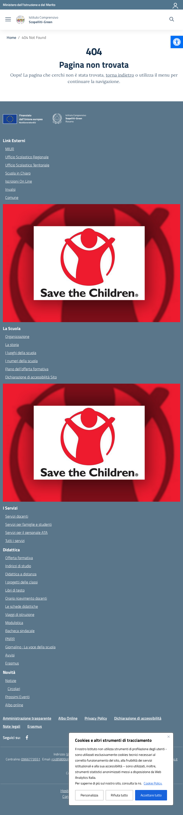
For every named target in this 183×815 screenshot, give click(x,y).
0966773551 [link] (30, 759)
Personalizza (89, 795)
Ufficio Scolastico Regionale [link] (27, 157)
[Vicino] (168, 736)
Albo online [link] (14, 705)
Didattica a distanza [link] (20, 574)
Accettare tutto (151, 795)
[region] (121, 768)
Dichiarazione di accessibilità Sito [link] (31, 377)
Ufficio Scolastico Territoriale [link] (27, 165)
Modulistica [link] (14, 622)
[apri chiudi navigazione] (8, 20)
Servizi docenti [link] (16, 516)
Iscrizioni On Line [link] (18, 181)
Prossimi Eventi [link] (17, 697)
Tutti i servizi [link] (15, 540)
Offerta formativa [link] (19, 558)
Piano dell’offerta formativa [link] (26, 369)
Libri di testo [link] (15, 590)
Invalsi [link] (10, 189)
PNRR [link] (10, 639)
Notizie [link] (10, 680)
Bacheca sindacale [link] (20, 631)
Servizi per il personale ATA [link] (26, 532)
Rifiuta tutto (119, 795)
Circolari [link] (14, 688)
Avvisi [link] (10, 655)
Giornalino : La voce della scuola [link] (30, 647)
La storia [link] (12, 344)
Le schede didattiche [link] (21, 606)
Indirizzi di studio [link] (18, 566)
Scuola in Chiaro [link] (17, 173)
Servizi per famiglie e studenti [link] (28, 524)
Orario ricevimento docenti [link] (26, 598)
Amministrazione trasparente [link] (27, 718)
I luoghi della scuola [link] (20, 353)
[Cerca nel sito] (171, 20)
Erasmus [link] (12, 663)
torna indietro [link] (120, 75)
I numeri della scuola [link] (21, 361)
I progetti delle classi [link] (21, 582)
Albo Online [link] (67, 718)
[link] (177, 42)
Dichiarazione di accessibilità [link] (137, 718)
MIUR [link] (9, 149)
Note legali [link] (11, 726)
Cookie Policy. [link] (153, 783)
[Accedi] (175, 5)
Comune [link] (11, 197)
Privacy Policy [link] (96, 718)
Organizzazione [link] (17, 336)
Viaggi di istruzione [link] (19, 614)
